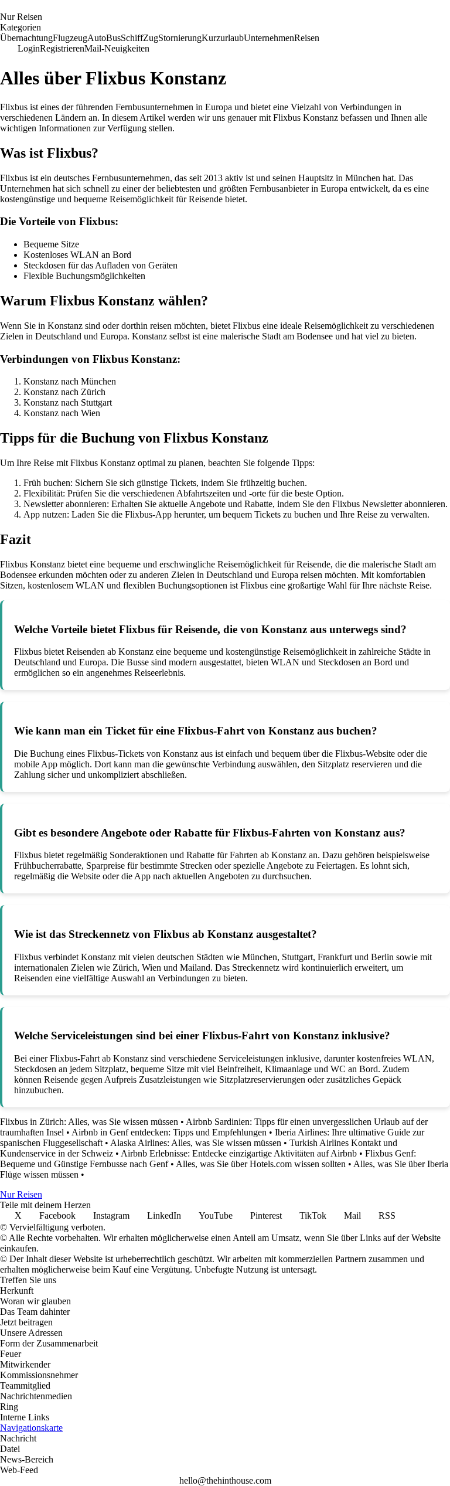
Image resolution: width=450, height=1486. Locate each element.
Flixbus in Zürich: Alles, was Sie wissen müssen (89, 1122)
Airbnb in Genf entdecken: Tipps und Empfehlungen (169, 1132)
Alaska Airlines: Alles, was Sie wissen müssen (195, 1143)
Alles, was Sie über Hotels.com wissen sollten (261, 1164)
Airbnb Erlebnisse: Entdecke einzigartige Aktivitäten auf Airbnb (239, 1153)
